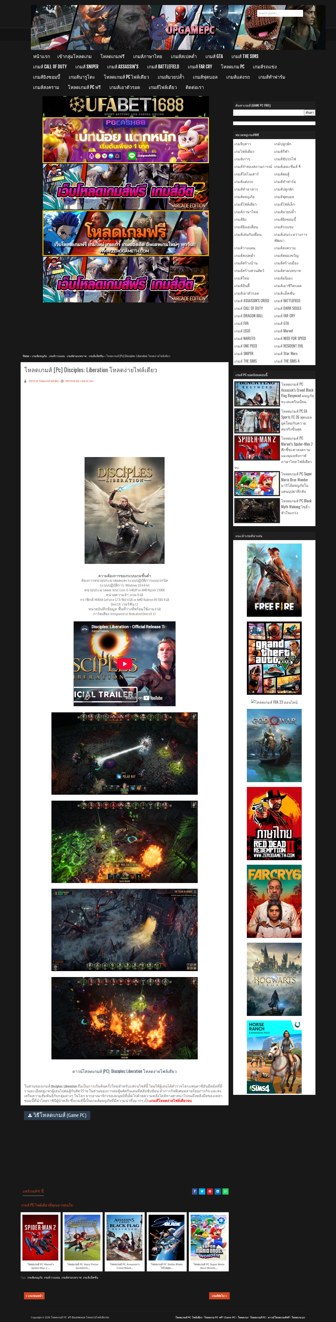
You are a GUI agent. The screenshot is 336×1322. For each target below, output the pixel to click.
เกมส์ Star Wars (286, 353)
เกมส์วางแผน (57, 356)
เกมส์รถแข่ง (265, 67)
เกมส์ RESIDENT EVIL (288, 346)
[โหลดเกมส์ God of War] (274, 780)
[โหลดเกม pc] (126, 301)
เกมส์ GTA (214, 56)
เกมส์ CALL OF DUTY (50, 67)
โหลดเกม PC (232, 67)
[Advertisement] (126, 326)
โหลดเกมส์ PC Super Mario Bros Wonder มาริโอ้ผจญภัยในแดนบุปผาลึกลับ (296, 482)
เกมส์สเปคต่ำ (184, 56)
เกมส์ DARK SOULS (287, 308)
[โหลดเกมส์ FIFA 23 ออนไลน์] (274, 702)
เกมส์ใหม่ (241, 278)
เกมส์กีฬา (281, 151)
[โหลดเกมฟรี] (126, 255)
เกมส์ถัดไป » (219, 1296)
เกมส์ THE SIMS (245, 56)
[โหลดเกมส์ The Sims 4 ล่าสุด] (274, 1092)
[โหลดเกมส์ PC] (126, 208)
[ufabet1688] (126, 115)
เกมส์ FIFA (241, 323)
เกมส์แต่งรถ (238, 77)
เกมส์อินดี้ (242, 285)
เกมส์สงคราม (46, 87)
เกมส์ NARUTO (244, 338)
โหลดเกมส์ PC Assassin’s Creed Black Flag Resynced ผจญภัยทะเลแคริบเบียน (297, 392)
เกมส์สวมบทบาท (77, 356)
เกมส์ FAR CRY (200, 67)
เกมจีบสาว (242, 143)
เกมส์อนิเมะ (283, 278)
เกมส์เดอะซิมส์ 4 (287, 166)
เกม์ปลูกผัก (282, 143)
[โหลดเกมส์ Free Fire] (274, 615)
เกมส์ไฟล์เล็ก (284, 204)
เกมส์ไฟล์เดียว (163, 87)
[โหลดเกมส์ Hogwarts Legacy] (274, 1014)
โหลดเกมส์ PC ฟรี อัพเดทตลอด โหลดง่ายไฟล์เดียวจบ (80, 1317)
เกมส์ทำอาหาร (246, 189)
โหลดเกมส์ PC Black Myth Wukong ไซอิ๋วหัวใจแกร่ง (296, 506)
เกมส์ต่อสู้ (281, 174)
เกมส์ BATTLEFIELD (163, 67)
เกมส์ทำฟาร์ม (272, 77)
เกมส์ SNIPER (87, 67)
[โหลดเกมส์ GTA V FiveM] (274, 693)
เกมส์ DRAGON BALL (248, 315)
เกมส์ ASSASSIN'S (123, 67)
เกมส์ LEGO (242, 331)
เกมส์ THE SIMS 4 (287, 361)
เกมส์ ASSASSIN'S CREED (251, 300)
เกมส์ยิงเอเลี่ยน (246, 226)
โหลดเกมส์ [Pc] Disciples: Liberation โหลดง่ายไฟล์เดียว (90, 369)
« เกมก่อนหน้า (34, 1296)
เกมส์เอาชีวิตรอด (287, 285)
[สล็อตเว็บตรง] (126, 162)
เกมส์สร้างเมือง (286, 263)
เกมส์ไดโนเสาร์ (246, 174)
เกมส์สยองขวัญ (286, 255)
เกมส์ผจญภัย (39, 356)
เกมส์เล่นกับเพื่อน (247, 234)
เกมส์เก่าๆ (242, 159)
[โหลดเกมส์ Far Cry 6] (274, 936)
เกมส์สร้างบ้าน (246, 263)
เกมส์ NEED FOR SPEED (290, 338)
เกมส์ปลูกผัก (284, 189)
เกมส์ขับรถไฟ (285, 159)
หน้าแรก (41, 56)
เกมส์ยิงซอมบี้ (46, 77)
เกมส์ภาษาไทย (147, 56)
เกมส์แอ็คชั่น (96, 356)
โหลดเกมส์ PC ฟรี (84, 87)
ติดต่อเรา (195, 87)
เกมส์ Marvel (283, 331)
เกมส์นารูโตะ (82, 77)
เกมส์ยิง (240, 219)
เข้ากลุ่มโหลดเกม (74, 56)
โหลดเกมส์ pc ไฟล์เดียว (126, 77)
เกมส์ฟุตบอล (205, 77)
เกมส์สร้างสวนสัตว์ (249, 270)
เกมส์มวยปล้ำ (171, 77)
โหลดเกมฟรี (112, 56)
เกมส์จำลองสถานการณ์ (253, 166)
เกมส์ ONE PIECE (245, 346)
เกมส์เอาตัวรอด (124, 87)
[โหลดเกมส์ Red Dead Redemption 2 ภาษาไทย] (274, 858)
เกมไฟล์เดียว (244, 151)
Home (26, 356)
